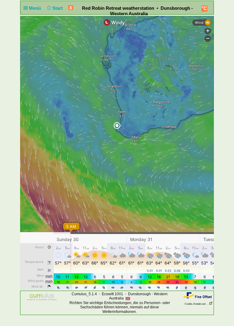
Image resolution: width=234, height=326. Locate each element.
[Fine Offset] (197, 295)
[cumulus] (41, 297)
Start (58, 8)
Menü (35, 8)
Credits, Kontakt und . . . (197, 304)
